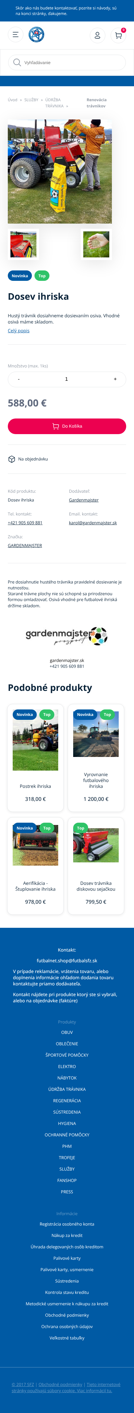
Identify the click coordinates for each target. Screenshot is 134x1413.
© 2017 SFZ (23, 1384)
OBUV (67, 1032)
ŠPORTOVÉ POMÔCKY (67, 1055)
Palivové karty (67, 1258)
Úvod (12, 100)
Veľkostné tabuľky (67, 1338)
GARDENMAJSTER (25, 545)
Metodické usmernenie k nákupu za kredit (67, 1304)
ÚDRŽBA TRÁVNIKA (54, 103)
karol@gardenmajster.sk (93, 523)
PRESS (67, 1192)
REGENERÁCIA (67, 1101)
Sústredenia (67, 1281)
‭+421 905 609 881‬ (25, 523)
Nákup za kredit (66, 1235)
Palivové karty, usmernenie (67, 1269)
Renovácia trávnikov (96, 103)
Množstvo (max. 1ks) (28, 366)
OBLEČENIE (67, 1044)
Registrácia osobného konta (67, 1224)
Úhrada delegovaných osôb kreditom (67, 1247)
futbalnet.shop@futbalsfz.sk (67, 961)
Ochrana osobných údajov (67, 1326)
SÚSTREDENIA (67, 1112)
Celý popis (19, 331)
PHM (67, 1146)
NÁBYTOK (67, 1078)
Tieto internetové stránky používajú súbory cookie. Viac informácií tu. (66, 1387)
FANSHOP (66, 1180)
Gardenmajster (84, 500)
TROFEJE (67, 1157)
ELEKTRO (67, 1066)
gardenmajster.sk (67, 660)
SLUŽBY (31, 100)
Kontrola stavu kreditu (67, 1292)
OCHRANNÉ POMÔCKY (67, 1135)
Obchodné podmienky (67, 1315)
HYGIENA (67, 1123)
